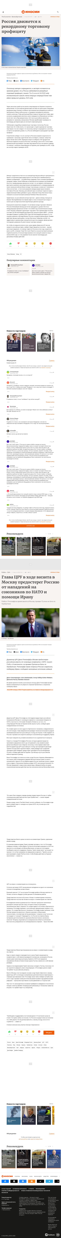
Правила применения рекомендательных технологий (35, 1190)
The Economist (6, 17)
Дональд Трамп (37, 1042)
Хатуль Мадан (14, 418)
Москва (18, 1045)
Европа (33, 1047)
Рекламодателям (40, 1188)
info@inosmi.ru (5, 1205)
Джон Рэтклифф (19, 1042)
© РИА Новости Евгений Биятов (9, 67)
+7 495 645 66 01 (6, 1209)
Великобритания (17, 17)
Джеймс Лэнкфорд (18, 1050)
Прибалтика (29, 1045)
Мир (14, 1045)
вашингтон (27, 1047)
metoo (12, 504)
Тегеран (38, 1047)
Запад (17, 254)
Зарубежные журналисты (20, 1188)
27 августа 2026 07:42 (17, 572)
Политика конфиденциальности (10, 1190)
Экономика (25, 1176)
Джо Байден (10, 1050)
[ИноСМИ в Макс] (5, 1181)
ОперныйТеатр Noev (16, 396)
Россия (9, 1042)
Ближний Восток (45, 1047)
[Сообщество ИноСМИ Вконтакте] (22, 1181)
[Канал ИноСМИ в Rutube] (40, 1181)
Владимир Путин (28, 1042)
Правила (51, 360)
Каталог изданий (6, 1188)
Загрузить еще (30, 525)
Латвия (35, 1045)
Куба (52, 1047)
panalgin (12, 441)
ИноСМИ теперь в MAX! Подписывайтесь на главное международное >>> (30, 690)
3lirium (12, 490)
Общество (46, 1176)
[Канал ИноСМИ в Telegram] (49, 1181)
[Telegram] (35, 80)
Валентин (13, 406)
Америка (22, 1047)
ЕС (21, 254)
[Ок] (42, 80)
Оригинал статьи (54, 16)
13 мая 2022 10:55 (28, 16)
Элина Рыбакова (11, 254)
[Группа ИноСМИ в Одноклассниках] (31, 1181)
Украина (23, 1045)
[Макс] (9, 80)
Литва (45, 1045)
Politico (4, 572)
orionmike (13, 430)
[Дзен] (16, 80)
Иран (13, 1042)
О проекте (31, 1188)
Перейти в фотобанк (21, 67)
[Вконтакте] (24, 80)
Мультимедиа (54, 1176)
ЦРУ (43, 1042)
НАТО (47, 1042)
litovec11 (12, 382)
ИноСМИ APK (5, 1192)
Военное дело (38, 1176)
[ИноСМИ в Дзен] (14, 1181)
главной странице (46, 367)
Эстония (40, 1045)
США (8, 572)
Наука (30, 1176)
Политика (9, 1045)
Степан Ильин (14, 371)
